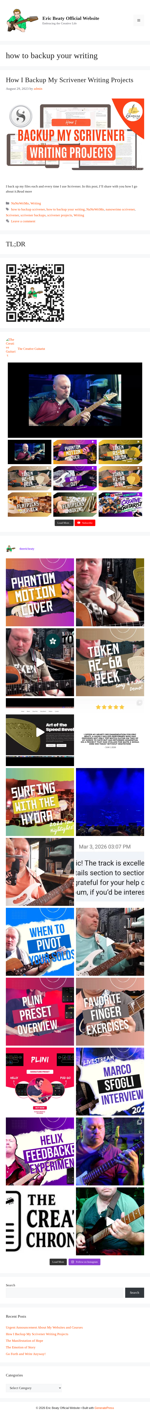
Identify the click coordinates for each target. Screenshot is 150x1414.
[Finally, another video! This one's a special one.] (40, 802)
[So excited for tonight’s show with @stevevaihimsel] (110, 802)
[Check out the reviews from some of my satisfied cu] (110, 732)
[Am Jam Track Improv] (75, 400)
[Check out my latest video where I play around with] (40, 1151)
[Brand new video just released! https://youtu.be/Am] (40, 1012)
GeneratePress (104, 1408)
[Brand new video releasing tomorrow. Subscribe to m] (110, 662)
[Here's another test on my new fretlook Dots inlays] (110, 1221)
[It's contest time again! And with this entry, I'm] (110, 1151)
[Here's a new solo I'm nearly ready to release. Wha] (110, 942)
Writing (35, 203)
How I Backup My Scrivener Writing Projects (69, 80)
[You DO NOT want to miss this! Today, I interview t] (110, 1082)
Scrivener (12, 215)
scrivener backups (33, 215)
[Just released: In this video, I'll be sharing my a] (110, 1012)
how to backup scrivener (28, 209)
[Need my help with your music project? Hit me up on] (110, 872)
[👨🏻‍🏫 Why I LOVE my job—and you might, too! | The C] (40, 1221)
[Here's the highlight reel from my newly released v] (40, 662)
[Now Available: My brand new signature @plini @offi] (40, 1082)
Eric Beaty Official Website (70, 18)
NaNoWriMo (20, 203)
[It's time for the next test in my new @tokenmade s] (110, 592)
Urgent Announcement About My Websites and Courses (44, 1327)
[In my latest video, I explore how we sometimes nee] (40, 942)
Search (10, 1285)
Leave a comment (23, 221)
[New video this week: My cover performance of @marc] (40, 592)
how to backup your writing (65, 209)
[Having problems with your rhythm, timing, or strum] (40, 872)
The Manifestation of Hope (24, 1341)
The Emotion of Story (21, 1347)
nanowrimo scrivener (120, 209)
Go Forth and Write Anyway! (26, 1354)
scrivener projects (59, 215)
